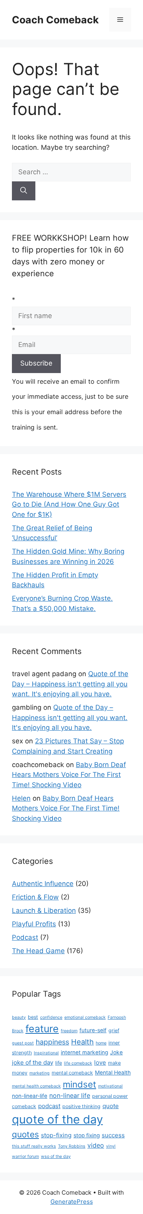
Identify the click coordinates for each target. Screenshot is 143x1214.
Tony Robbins (71, 1146)
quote (110, 1106)
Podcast (25, 937)
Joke (116, 1052)
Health (82, 1041)
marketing (39, 1073)
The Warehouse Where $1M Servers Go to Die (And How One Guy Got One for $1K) (69, 504)
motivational (110, 1086)
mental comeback (72, 1073)
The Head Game (38, 951)
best (33, 1017)
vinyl (111, 1146)
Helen (21, 798)
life (58, 1063)
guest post (23, 1043)
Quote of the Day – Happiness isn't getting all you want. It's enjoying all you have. (70, 684)
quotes (25, 1134)
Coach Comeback (55, 20)
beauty (19, 1017)
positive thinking (81, 1106)
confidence (51, 1017)
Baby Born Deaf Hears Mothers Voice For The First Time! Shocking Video (69, 775)
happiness (52, 1042)
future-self (92, 1030)
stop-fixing (56, 1135)
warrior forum (25, 1156)
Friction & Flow (35, 897)
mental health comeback (36, 1086)
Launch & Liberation (44, 910)
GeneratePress (71, 1201)
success (113, 1135)
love (100, 1062)
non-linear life (69, 1095)
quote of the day (57, 1119)
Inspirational (46, 1053)
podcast (49, 1106)
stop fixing (86, 1135)
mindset (79, 1084)
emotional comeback (85, 1017)
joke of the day (32, 1062)
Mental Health (113, 1072)
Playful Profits (34, 924)
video (95, 1145)
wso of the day (56, 1156)
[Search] (23, 190)
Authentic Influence (42, 884)
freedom (69, 1030)
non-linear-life (29, 1096)
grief (113, 1030)
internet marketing (84, 1052)
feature (42, 1029)
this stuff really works (34, 1146)
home (101, 1043)
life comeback (78, 1063)
